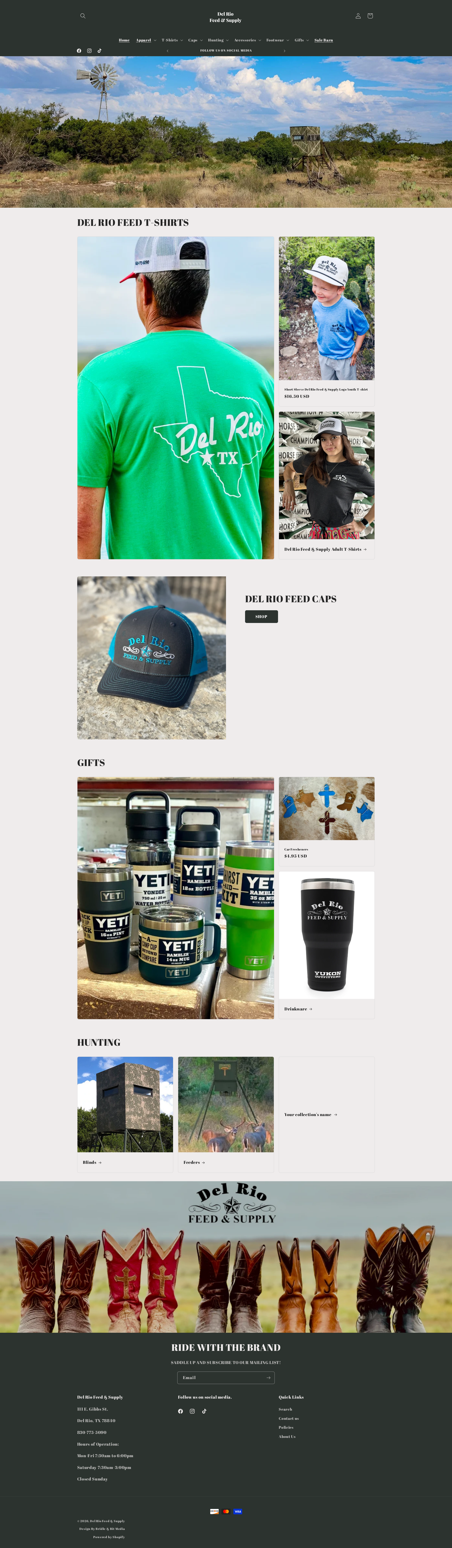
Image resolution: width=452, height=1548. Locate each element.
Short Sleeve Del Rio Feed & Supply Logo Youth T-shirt (326, 389)
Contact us (289, 1418)
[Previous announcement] (167, 51)
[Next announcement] (284, 51)
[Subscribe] (268, 1378)
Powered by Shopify (109, 1537)
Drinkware (295, 1009)
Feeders (192, 1162)
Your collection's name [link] (308, 1114)
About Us (287, 1436)
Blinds (90, 1162)
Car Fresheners (296, 849)
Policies (286, 1427)
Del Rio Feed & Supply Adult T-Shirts (323, 549)
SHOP (261, 616)
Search (285, 1409)
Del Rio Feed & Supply (107, 1521)
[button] (83, 16)
